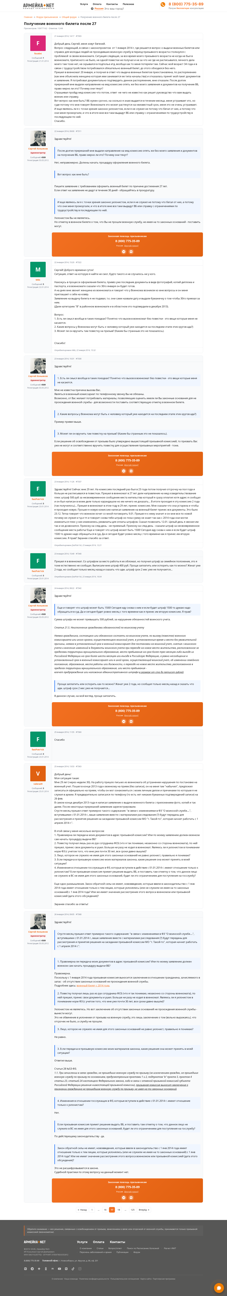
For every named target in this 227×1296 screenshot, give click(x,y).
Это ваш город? (114, 8)
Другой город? (131, 245)
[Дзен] (39, 1269)
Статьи (100, 1248)
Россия (99, 8)
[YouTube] (59, 1269)
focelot (38, 53)
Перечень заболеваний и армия (95, 1252)
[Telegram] (123, 251)
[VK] (131, 251)
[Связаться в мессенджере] (219, 1288)
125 (133, 1209)
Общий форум (69, 17)
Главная (28, 17)
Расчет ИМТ (170, 1248)
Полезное (128, 4)
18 (119, 1209)
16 (105, 1209)
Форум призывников (47, 17)
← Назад (82, 1209)
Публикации (122, 1252)
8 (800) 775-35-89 (186, 4)
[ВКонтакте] (25, 1269)
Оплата (97, 4)
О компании (86, 1248)
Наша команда (71, 1279)
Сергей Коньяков (38, 148)
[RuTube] (53, 1269)
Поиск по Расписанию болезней (143, 1248)
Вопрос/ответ (115, 1248)
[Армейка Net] (38, 5)
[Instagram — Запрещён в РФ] (80, 1269)
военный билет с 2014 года (93, 985)
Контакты (112, 4)
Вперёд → (144, 1209)
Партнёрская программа (164, 1279)
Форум (136, 1252)
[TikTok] (73, 1269)
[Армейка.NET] (35, 1242)
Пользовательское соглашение (124, 1279)
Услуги (84, 4)
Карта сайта (146, 1279)
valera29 (38, 783)
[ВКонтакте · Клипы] (66, 1269)
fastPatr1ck (38, 499)
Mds (38, 279)
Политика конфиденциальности (94, 1279)
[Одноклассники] (46, 1269)
